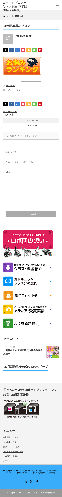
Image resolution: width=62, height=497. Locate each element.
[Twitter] (31, 481)
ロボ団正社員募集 (10, 456)
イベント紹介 (9, 347)
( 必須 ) (11, 152)
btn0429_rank (11, 111)
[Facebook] (36, 481)
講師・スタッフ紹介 (11, 447)
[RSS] (25, 481)
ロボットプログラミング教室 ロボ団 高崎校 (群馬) (36, 493)
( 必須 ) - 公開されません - (20, 162)
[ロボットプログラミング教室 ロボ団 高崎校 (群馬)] (14, 6)
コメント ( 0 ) (31, 125)
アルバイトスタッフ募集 (13, 452)
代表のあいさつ (9, 442)
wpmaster (10, 85)
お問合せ (7, 461)
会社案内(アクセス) (11, 437)
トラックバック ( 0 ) (31, 121)
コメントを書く (13, 90)
